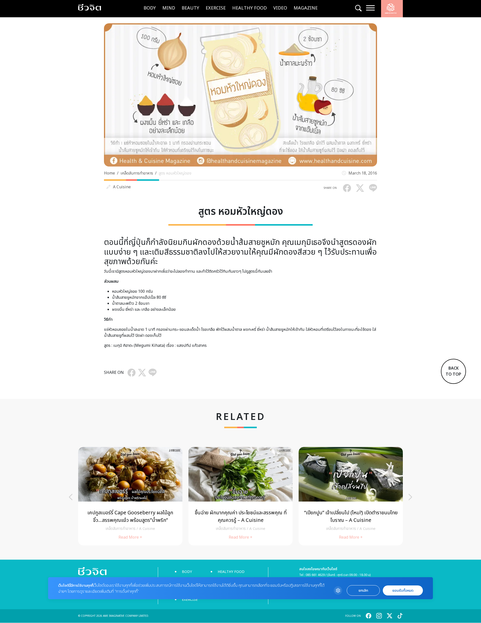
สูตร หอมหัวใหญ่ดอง (175, 173)
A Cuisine (122, 187)
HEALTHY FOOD (249, 8)
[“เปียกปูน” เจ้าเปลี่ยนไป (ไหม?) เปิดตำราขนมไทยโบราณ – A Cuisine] (351, 496)
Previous (70, 497)
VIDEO (280, 8)
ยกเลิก (363, 590)
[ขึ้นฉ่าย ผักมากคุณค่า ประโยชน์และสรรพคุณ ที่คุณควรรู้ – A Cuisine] (240, 496)
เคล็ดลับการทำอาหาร (137, 173)
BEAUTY (190, 8)
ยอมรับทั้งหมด (402, 590)
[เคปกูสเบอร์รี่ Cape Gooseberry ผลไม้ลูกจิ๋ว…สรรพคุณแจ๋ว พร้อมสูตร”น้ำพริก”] (130, 496)
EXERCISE (216, 8)
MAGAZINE (306, 8)
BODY (150, 8)
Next (410, 497)
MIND (168, 8)
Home (109, 173)
